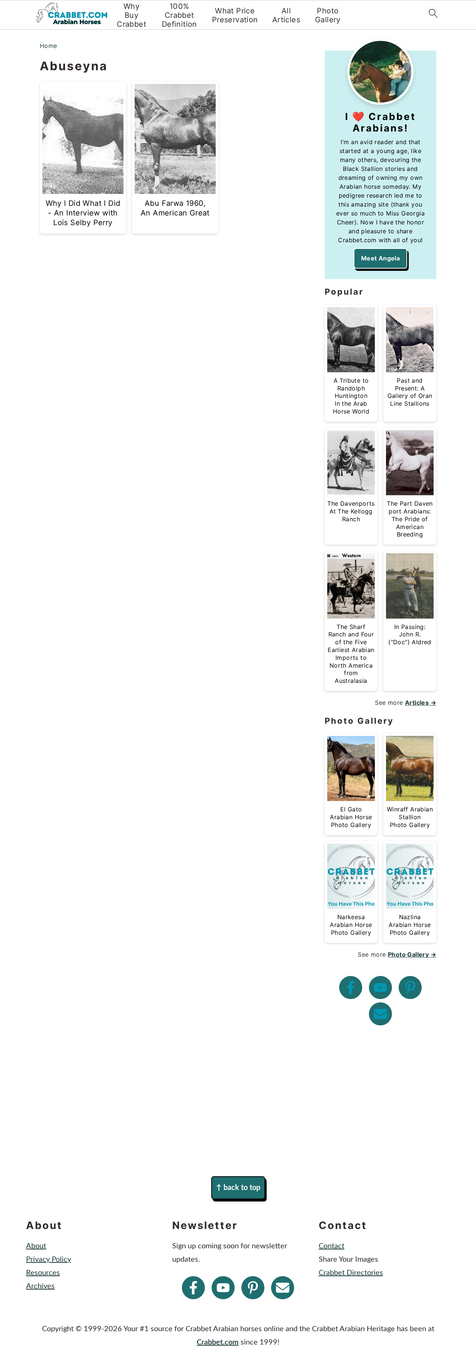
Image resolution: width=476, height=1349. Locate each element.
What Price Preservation (235, 15)
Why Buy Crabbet (131, 15)
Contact (331, 1246)
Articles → (420, 702)
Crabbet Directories (351, 1273)
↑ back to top (238, 1187)
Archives (40, 1286)
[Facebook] (350, 987)
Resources (43, 1273)
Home (48, 45)
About (36, 1246)
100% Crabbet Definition (179, 15)
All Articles (286, 15)
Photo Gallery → (412, 954)
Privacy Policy (48, 1259)
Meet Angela (380, 258)
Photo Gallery (328, 15)
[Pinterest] (410, 987)
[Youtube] (380, 987)
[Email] (380, 1013)
